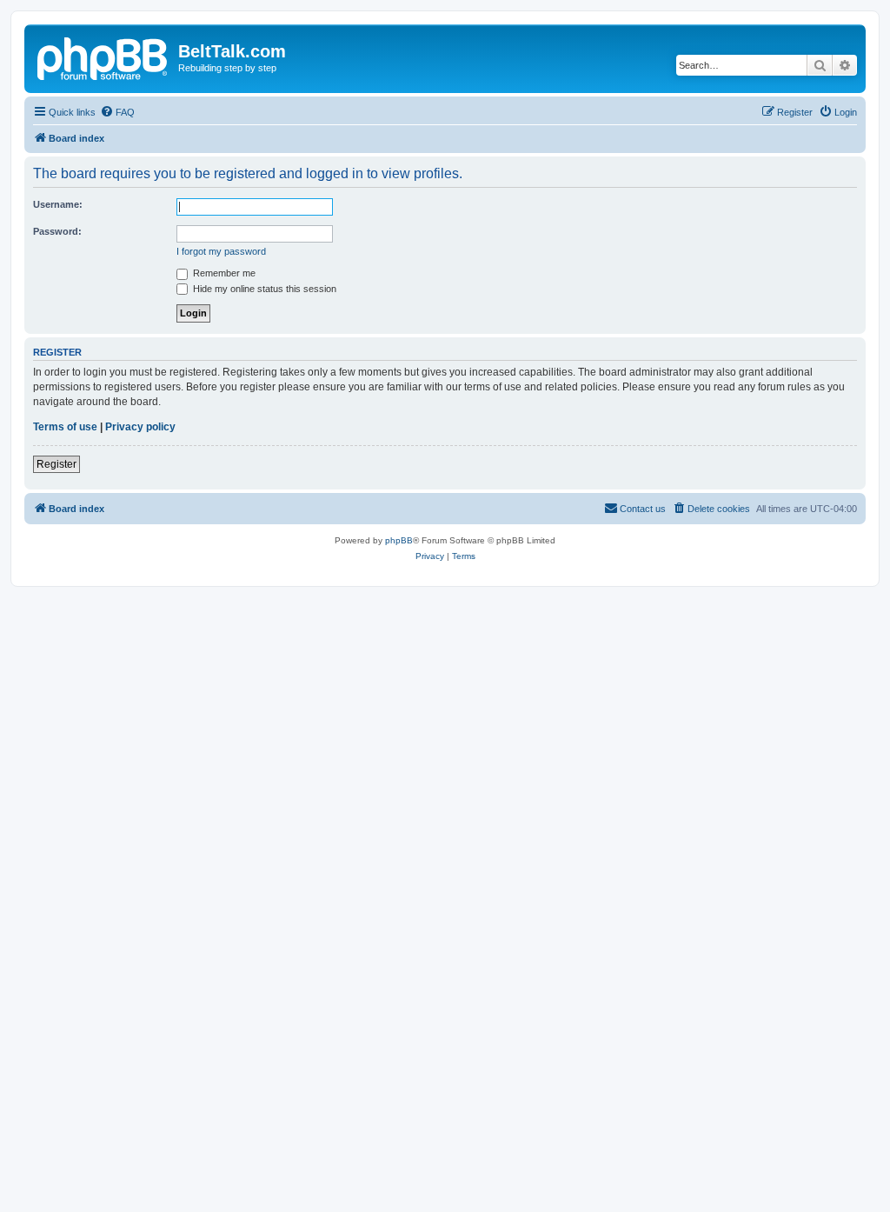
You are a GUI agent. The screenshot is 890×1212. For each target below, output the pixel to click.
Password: (57, 231)
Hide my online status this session (263, 288)
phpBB (399, 540)
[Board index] (103, 56)
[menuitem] (117, 112)
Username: (58, 204)
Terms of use (65, 427)
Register (56, 464)
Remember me (223, 273)
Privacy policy (140, 427)
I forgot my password (221, 251)
